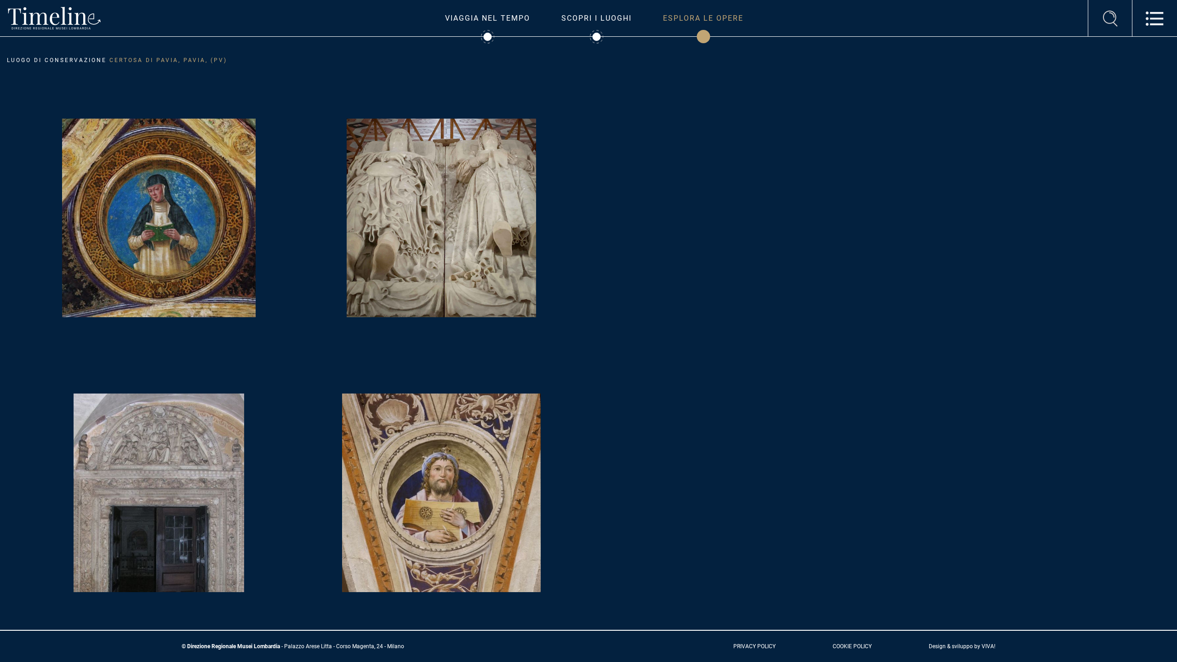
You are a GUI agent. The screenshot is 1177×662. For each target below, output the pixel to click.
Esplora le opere (703, 18)
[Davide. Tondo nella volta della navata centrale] (441, 492)
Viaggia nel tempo (487, 18)
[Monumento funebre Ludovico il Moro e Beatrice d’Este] (442, 217)
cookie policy (852, 646)
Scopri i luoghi (596, 18)
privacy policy (754, 646)
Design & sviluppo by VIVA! (962, 646)
